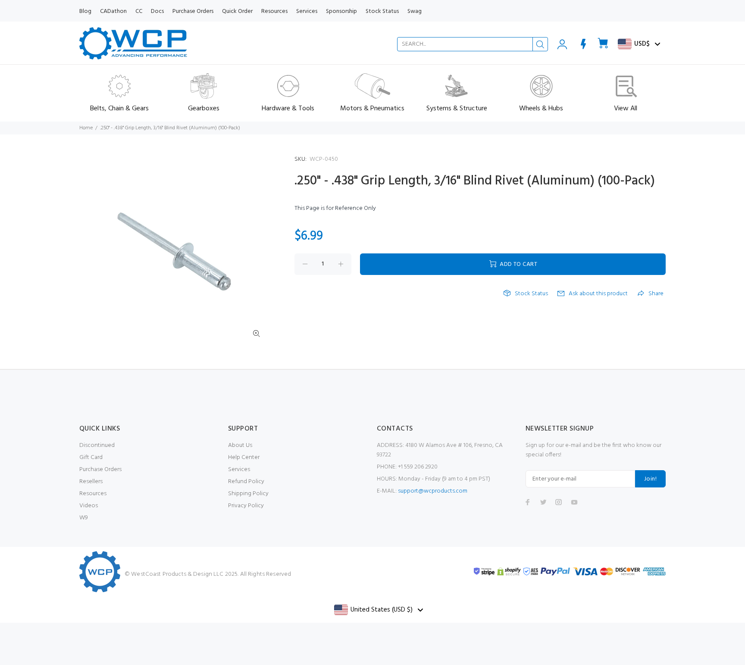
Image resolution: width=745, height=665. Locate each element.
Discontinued (97, 445)
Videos (88, 506)
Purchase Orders (100, 470)
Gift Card (91, 457)
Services (239, 470)
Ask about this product (598, 294)
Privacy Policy (246, 506)
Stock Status (531, 294)
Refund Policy (246, 482)
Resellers (91, 482)
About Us (240, 445)
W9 (83, 518)
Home (86, 128)
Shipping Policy (248, 494)
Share (656, 294)
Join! (650, 479)
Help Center (244, 457)
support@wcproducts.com (432, 491)
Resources (92, 494)
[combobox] (472, 44)
